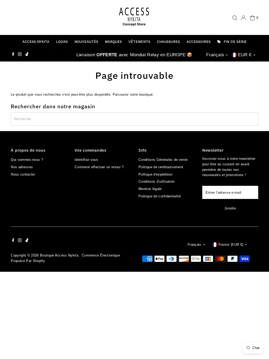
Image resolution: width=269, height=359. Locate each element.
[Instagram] (20, 55)
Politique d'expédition (155, 174)
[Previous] (80, 55)
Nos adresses (22, 167)
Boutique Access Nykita (59, 255)
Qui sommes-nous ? (27, 160)
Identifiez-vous (86, 160)
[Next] (188, 55)
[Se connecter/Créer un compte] (243, 18)
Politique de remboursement (160, 167)
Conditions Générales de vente (163, 160)
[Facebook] (13, 55)
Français (215, 54)
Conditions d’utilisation (156, 181)
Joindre (230, 208)
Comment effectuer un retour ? (99, 167)
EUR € (244, 54)
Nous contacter (23, 174)
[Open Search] (234, 18)
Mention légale (150, 189)
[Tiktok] (27, 55)
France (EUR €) (231, 245)
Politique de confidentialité (159, 196)
